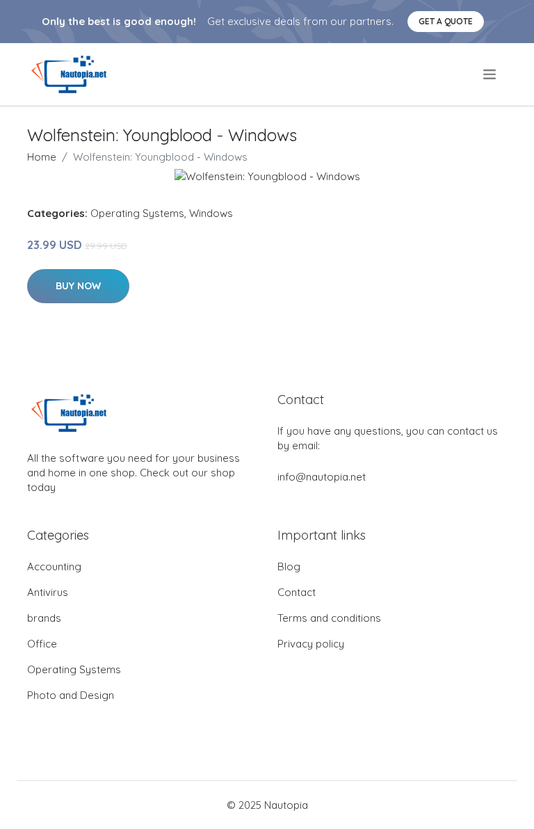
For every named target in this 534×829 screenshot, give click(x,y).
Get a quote (446, 21)
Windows (211, 213)
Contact (296, 592)
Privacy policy (310, 643)
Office (42, 643)
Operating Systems (137, 213)
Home (41, 156)
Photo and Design (70, 695)
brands (44, 618)
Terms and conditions (329, 618)
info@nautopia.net (321, 476)
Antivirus (47, 592)
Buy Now (78, 286)
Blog (288, 566)
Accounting (54, 566)
